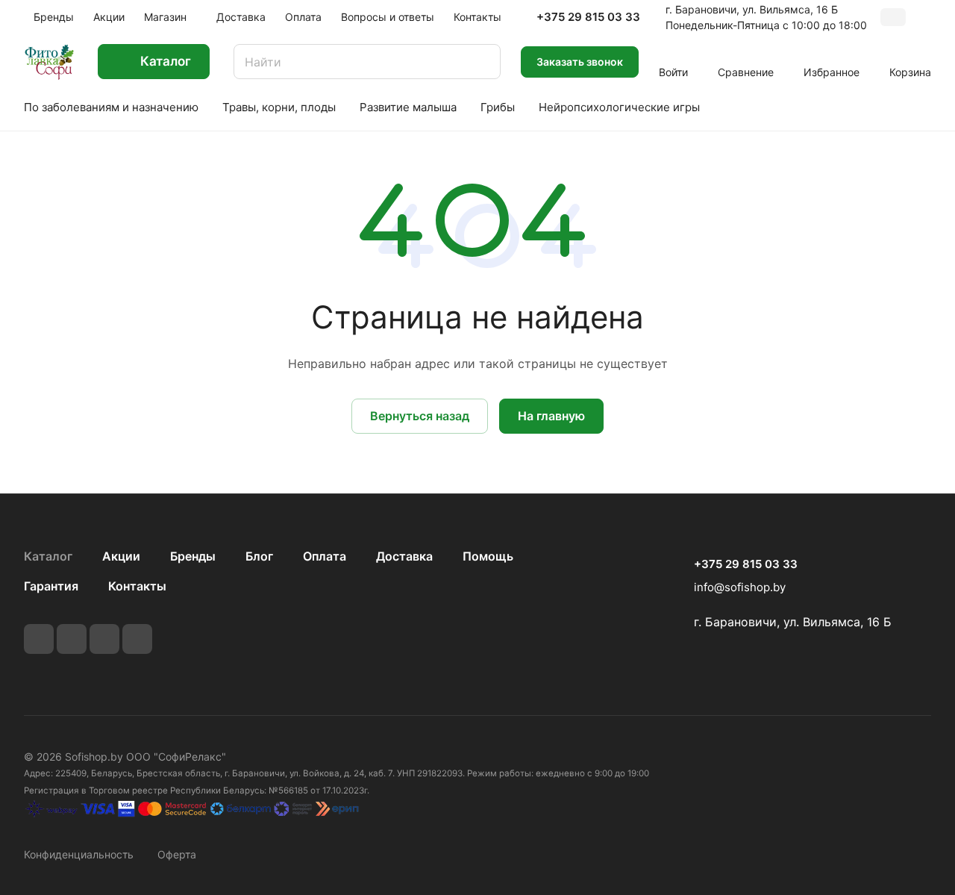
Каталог (48, 556)
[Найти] (482, 61)
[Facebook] (72, 639)
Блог (259, 556)
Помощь (488, 556)
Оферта (176, 854)
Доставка (404, 556)
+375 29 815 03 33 (588, 17)
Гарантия (51, 586)
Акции (121, 556)
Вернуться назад (419, 415)
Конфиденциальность (79, 854)
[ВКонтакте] (39, 639)
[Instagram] (104, 639)
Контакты (137, 586)
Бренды (193, 556)
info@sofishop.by (740, 587)
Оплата (324, 556)
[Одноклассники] (137, 639)
